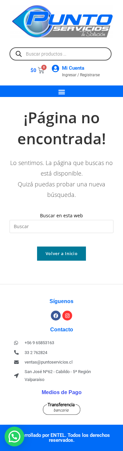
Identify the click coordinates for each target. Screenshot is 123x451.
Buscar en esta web (61, 215)
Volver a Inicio (62, 253)
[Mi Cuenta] (55, 68)
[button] (61, 91)
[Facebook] (56, 315)
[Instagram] (67, 315)
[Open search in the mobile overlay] (60, 54)
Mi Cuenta (73, 68)
